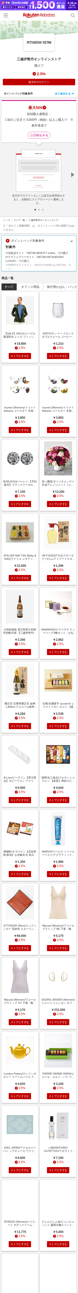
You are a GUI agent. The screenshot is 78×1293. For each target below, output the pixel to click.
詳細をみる (40, 135)
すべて (9, 286)
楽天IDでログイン (39, 82)
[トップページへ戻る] (39, 15)
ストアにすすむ (20, 355)
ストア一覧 (19, 220)
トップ (6, 220)
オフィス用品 (30, 286)
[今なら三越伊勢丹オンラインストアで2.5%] (39, 30)
